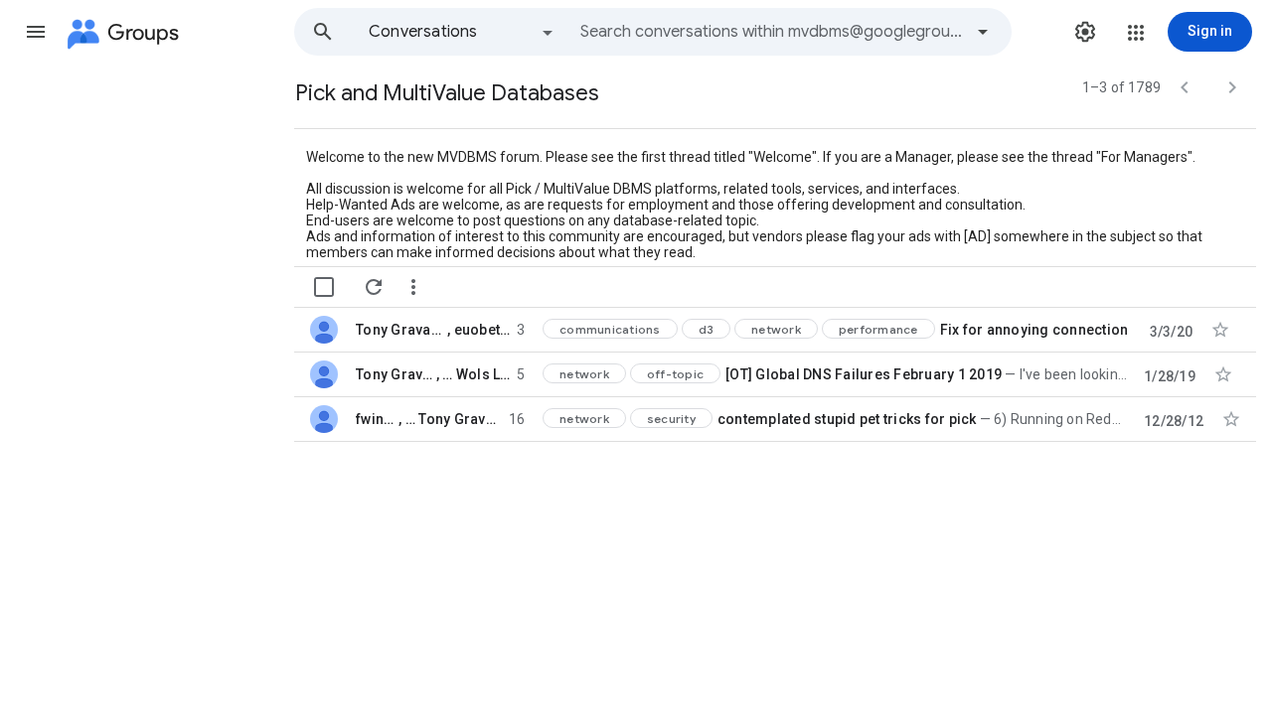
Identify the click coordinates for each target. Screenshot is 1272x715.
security (671, 418)
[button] (36, 32)
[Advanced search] (983, 32)
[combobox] (771, 32)
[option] (462, 32)
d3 (707, 329)
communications (610, 329)
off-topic (675, 373)
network (776, 329)
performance (878, 329)
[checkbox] (324, 287)
